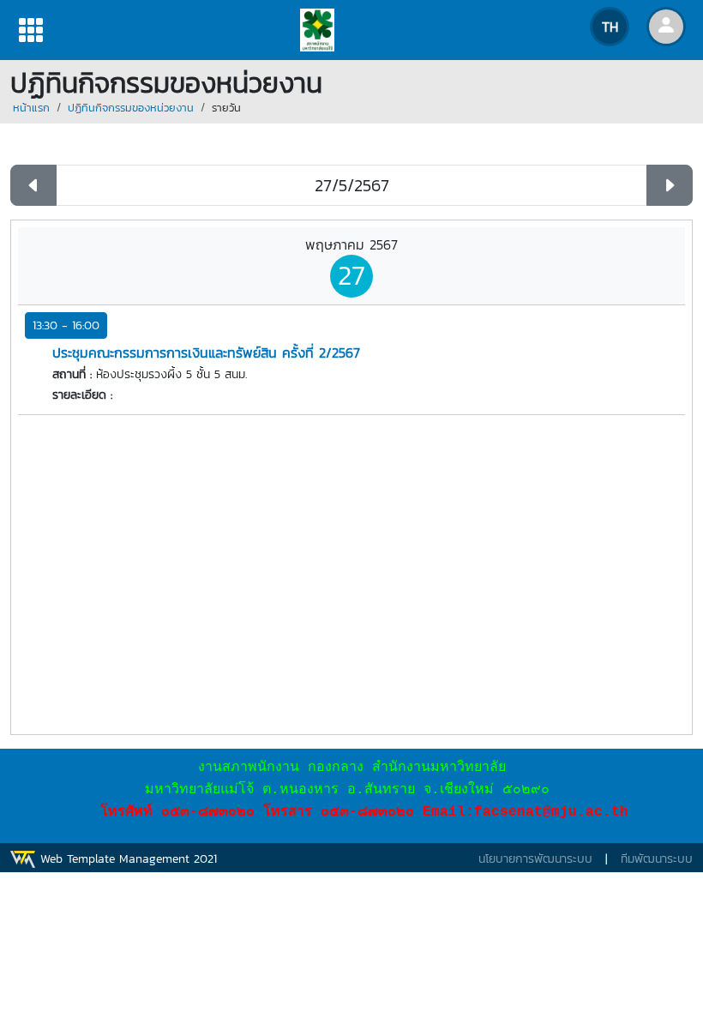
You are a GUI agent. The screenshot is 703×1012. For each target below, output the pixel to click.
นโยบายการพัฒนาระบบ (535, 859)
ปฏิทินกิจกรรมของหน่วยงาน (131, 107)
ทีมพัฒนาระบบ (657, 859)
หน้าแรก (31, 107)
